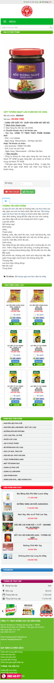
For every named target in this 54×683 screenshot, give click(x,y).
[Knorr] (10, 610)
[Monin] (28, 610)
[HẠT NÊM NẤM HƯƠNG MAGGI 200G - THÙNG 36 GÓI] (15, 295)
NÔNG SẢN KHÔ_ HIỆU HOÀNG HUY (18, 479)
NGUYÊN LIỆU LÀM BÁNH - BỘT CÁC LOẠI (20, 427)
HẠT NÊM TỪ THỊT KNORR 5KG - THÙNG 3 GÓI (15, 346)
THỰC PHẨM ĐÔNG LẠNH (14, 459)
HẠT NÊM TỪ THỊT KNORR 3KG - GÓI (39, 387)
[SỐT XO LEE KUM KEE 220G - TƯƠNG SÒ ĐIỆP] (8, 536)
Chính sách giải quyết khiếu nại (12, 662)
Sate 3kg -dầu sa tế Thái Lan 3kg (32, 512)
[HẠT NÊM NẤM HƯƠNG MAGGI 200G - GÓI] (38, 295)
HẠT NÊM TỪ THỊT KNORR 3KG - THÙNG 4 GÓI (15, 387)
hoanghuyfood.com (15, 639)
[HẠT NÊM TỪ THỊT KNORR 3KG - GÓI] (38, 376)
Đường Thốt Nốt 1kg (32, 543)
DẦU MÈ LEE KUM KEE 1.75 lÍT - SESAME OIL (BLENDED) (32, 524)
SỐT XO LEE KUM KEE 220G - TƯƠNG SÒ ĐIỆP (32, 534)
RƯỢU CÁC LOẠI (10, 439)
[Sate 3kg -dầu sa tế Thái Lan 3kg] (8, 517)
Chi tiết (16, 324)
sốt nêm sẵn (13, 208)
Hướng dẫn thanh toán (9, 672)
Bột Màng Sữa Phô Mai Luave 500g (32, 491)
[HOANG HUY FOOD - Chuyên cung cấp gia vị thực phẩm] (27, 11)
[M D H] (46, 610)
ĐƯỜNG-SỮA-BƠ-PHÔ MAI (14, 431)
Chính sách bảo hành (8, 657)
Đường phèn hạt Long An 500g (32, 554)
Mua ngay (29, 191)
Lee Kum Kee (41, 208)
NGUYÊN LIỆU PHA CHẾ (13, 423)
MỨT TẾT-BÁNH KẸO (12, 463)
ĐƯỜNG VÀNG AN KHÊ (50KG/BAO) (32, 502)
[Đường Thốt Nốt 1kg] (8, 545)
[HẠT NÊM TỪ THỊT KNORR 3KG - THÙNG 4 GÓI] (15, 376)
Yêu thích (15, 321)
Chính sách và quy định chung (11, 651)
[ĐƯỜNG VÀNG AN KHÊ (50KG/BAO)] (8, 507)
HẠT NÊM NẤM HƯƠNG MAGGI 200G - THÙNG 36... (15, 306)
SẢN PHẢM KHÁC (11, 475)
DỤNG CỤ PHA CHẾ (11, 467)
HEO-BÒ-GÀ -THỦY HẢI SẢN (14, 455)
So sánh (16, 314)
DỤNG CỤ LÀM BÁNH (12, 471)
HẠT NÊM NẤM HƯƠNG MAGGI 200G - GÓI (39, 306)
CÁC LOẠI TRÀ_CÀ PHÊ (13, 435)
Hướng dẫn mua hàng (8, 670)
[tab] (6, 200)
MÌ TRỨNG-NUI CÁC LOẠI (13, 447)
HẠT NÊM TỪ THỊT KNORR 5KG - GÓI (39, 346)
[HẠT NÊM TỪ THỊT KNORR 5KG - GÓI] (38, 336)
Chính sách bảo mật (8, 654)
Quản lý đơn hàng (32, 2)
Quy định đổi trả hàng (9, 659)
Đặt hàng (17, 318)
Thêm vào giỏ (13, 191)
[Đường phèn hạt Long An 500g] (8, 554)
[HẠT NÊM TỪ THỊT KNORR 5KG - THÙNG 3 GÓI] (15, 336)
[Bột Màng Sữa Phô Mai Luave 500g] (8, 495)
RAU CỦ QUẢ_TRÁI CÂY (13, 451)
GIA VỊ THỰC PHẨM (11, 443)
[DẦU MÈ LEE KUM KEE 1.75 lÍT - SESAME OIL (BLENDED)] (8, 526)
